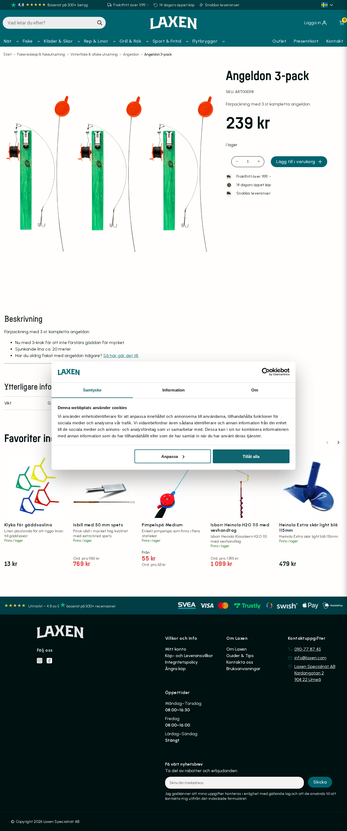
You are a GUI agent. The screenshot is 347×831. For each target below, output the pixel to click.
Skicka (320, 782)
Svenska (328, 5)
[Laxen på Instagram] (39, 660)
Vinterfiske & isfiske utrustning (94, 54)
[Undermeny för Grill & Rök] (147, 41)
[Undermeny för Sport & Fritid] (187, 41)
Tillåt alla (251, 456)
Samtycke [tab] (92, 389)
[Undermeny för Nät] (17, 41)
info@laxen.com (310, 657)
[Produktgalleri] (110, 174)
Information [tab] (173, 389)
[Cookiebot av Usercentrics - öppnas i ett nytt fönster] (266, 372)
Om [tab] (254, 389)
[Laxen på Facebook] (49, 660)
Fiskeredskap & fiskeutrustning (41, 54)
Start (7, 54)
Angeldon (131, 54)
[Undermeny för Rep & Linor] (114, 41)
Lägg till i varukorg (295, 161)
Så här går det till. (121, 355)
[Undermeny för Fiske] (38, 41)
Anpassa (169, 456)
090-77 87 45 (307, 649)
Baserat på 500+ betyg (67, 5)
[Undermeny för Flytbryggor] (223, 41)
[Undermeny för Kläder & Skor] (79, 41)
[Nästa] (338, 442)
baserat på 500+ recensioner (91, 606)
